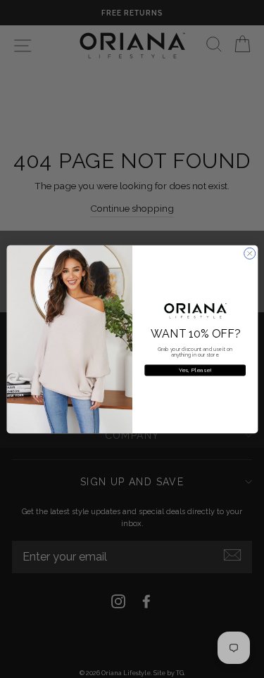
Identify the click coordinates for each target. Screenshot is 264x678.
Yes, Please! (195, 369)
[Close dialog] (249, 253)
